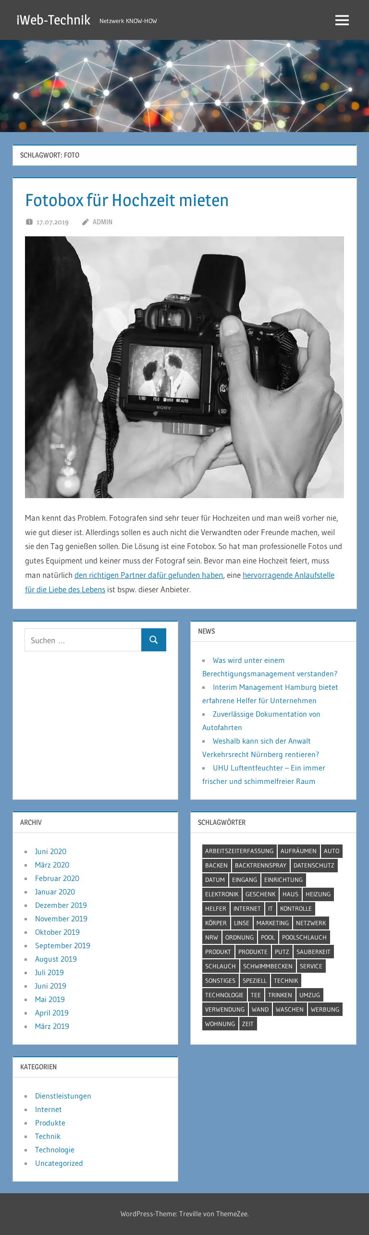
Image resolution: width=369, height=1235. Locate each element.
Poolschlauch (304, 937)
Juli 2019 (49, 972)
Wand (260, 1009)
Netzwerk (311, 923)
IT (270, 908)
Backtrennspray (260, 865)
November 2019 (61, 918)
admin (102, 221)
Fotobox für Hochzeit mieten (127, 199)
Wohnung (220, 1023)
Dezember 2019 (61, 905)
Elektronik (221, 894)
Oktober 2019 (57, 932)
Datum (215, 879)
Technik (286, 980)
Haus (290, 894)
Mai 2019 (50, 999)
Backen (216, 865)
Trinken (280, 995)
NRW (211, 937)
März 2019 (52, 1026)
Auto (331, 851)
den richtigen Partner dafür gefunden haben (148, 575)
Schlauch (220, 966)
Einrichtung (283, 879)
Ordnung (239, 937)
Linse (241, 923)
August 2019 (56, 959)
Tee (256, 995)
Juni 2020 (50, 851)
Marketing (273, 923)
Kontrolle (296, 908)
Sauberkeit (313, 951)
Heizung (318, 894)
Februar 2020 (57, 878)
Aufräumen (299, 851)
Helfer (215, 908)
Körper (216, 923)
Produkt (218, 951)
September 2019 (62, 945)
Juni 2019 (50, 985)
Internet (247, 908)
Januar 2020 (55, 891)
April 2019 (52, 1012)
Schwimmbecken (268, 966)
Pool (268, 937)
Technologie (224, 995)
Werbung (325, 1009)
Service (311, 966)
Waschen (290, 1009)
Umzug (309, 995)
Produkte (253, 951)
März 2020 (52, 864)
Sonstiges (220, 980)
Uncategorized (59, 1163)
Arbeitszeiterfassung (239, 851)
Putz (282, 951)
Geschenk (260, 894)
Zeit (248, 1023)
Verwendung (225, 1009)
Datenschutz (314, 865)
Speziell (255, 980)
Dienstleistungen (63, 1095)
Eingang (244, 879)
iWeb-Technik (53, 20)
